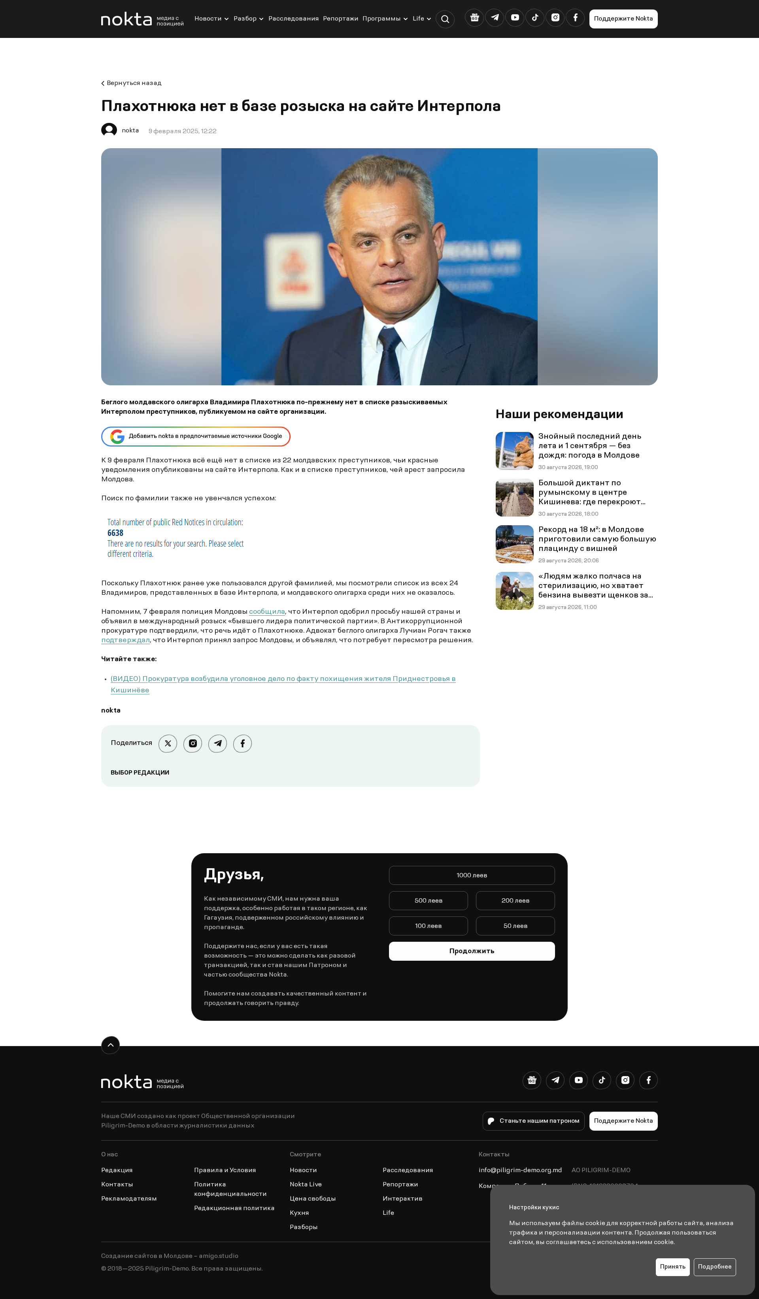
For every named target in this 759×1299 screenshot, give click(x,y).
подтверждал (125, 640)
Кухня (299, 1213)
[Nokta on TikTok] (535, 17)
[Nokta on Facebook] (575, 17)
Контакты (117, 1185)
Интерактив (403, 1199)
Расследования (293, 19)
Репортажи (341, 19)
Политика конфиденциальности (230, 1189)
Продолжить (472, 951)
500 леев (429, 901)
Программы (382, 19)
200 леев (516, 901)
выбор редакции (140, 773)
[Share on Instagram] (192, 743)
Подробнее (715, 1267)
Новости (208, 19)
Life (418, 19)
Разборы (304, 1227)
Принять (672, 1267)
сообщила (267, 612)
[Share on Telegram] (217, 743)
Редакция (117, 1170)
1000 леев (472, 876)
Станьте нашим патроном (540, 1121)
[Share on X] (168, 743)
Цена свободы (313, 1199)
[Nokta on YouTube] (515, 17)
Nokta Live (306, 1185)
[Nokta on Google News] (474, 17)
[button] (445, 19)
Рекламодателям (129, 1199)
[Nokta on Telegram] (494, 17)
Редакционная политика (234, 1208)
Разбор (245, 19)
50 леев (516, 926)
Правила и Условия (225, 1170)
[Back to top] (110, 1045)
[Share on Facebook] (242, 743)
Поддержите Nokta (623, 19)
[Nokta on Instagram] (555, 17)
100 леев (428, 926)
